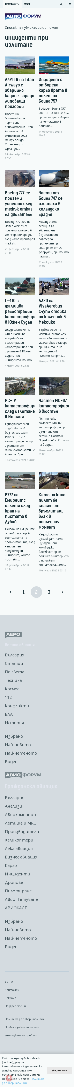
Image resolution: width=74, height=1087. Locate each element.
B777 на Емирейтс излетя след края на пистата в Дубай (17, 508)
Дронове (14, 882)
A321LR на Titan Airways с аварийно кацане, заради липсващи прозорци (19, 93)
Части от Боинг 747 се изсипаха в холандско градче (50, 203)
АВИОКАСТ (16, 908)
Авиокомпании (20, 814)
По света (14, 672)
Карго (11, 865)
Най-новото (18, 744)
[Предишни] (10, 592)
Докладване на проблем (21, 1035)
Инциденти (17, 874)
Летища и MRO (21, 823)
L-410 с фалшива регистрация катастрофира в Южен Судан (21, 311)
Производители (22, 831)
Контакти (12, 990)
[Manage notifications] (9, 1078)
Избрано (14, 736)
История (14, 722)
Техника (13, 680)
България (14, 655)
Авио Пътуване (21, 899)
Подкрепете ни (15, 1006)
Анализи (13, 806)
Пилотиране (18, 891)
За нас (9, 981)
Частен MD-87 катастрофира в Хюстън (54, 406)
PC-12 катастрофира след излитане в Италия (21, 408)
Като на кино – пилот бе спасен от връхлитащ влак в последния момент (54, 511)
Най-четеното (21, 753)
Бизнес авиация (21, 857)
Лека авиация (19, 848)
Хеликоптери (19, 840)
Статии (14, 663)
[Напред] (62, 592)
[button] (61, 4)
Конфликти (17, 706)
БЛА (9, 714)
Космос (12, 689)
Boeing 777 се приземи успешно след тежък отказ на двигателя (18, 203)
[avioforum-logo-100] (23, 16)
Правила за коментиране (22, 1027)
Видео (11, 761)
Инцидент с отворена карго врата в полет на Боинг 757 (53, 90)
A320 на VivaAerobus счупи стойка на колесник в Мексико (52, 311)
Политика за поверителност (25, 1019)
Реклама (10, 998)
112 (8, 697)
